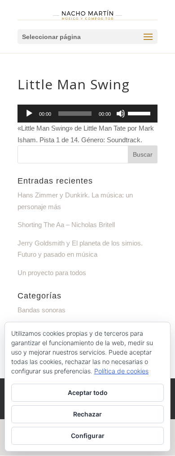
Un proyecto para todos (52, 272)
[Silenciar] (120, 113)
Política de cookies (121, 371)
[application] (88, 114)
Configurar (88, 435)
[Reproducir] (29, 113)
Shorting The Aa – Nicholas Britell (66, 224)
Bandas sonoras (42, 310)
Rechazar (87, 414)
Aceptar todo (88, 392)
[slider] (140, 113)
